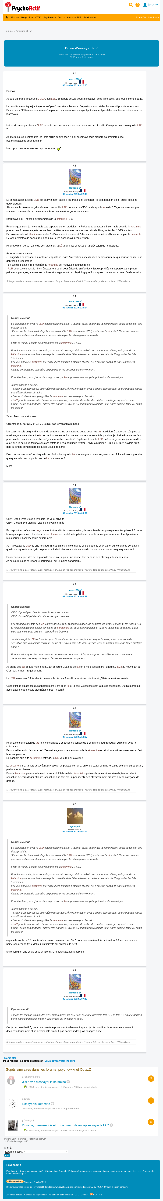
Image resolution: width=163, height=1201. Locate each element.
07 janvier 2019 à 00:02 (75, 513)
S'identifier (141, 17)
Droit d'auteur (12, 1187)
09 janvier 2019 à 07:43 (75, 999)
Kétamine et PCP (24, 31)
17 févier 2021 (67, 1130)
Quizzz (61, 17)
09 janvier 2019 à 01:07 (75, 831)
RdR (10, 268)
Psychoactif (10, 1138)
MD (57, 758)
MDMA (41, 98)
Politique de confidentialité (61, 1195)
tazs (119, 666)
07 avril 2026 (59, 1108)
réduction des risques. (16, 1173)
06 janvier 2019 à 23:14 (75, 307)
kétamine (62, 219)
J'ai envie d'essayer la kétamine (44, 1082)
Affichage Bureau (14, 1195)
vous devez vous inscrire (60, 1061)
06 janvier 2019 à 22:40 (75, 194)
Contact (84, 1195)
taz (99, 431)
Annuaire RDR (74, 17)
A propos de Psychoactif (35, 1195)
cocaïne (14, 765)
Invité (152, 5)
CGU (77, 1195)
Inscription (153, 17)
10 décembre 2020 (69, 1087)
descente (136, 234)
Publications (90, 17)
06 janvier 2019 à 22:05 (75, 85)
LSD (53, 98)
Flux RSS (97, 1195)
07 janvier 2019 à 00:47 (75, 596)
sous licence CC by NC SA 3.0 (92, 1187)
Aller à (7, 1147)
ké (104, 207)
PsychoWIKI (35, 17)
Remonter (10, 1058)
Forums (15, 17)
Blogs (24, 17)
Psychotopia (49, 17)
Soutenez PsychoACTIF (35, 1182)
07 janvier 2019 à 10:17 (75, 737)
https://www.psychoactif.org (60, 1187)
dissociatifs (79, 773)
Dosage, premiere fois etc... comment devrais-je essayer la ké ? (65, 1125)
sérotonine (52, 534)
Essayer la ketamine (36, 1104)
